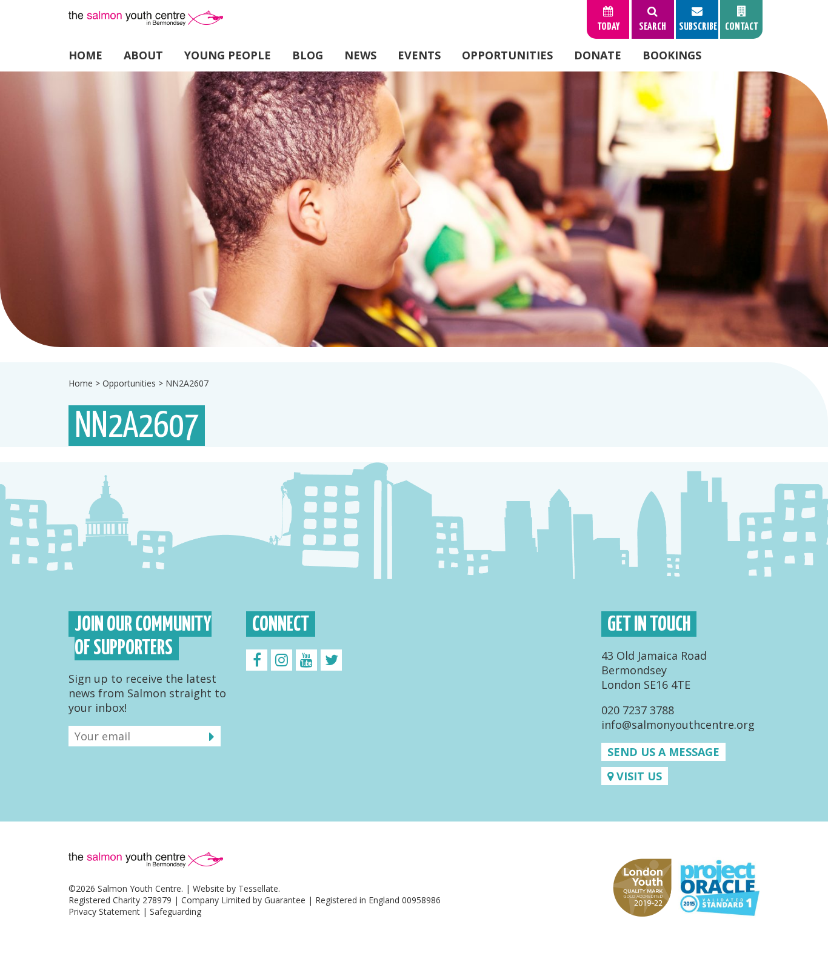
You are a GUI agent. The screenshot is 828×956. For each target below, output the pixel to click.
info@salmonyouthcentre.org (678, 724)
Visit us (637, 776)
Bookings (672, 55)
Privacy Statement (104, 911)
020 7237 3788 (637, 710)
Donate (597, 55)
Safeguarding (175, 911)
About (143, 55)
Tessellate (258, 888)
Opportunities (507, 55)
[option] (414, 209)
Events (419, 55)
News (360, 55)
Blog (307, 55)
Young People (227, 55)
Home (85, 55)
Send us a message (663, 752)
